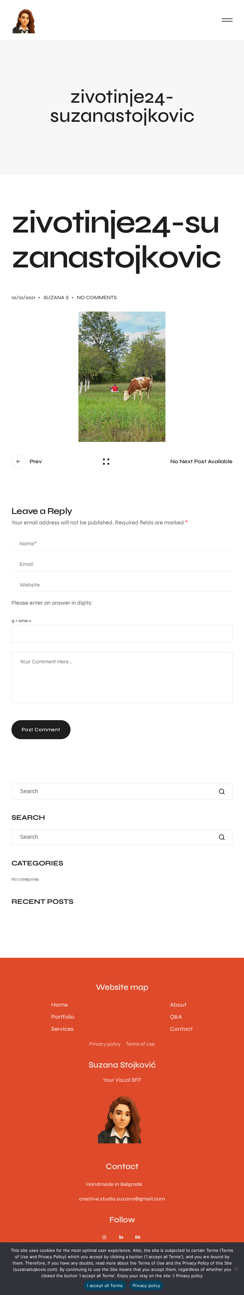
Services (62, 1028)
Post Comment (41, 729)
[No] (236, 1268)
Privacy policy (189, 1275)
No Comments (97, 297)
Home (59, 1004)
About (178, 1004)
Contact (181, 1028)
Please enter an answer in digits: (51, 602)
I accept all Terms (105, 1285)
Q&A (176, 1016)
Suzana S (56, 297)
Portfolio (62, 1016)
